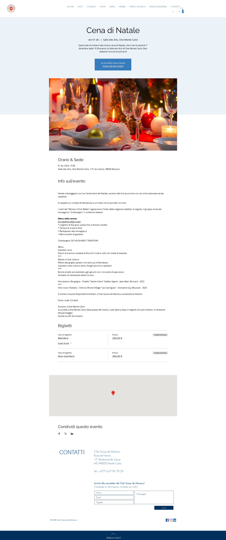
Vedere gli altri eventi (113, 66)
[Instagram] (170, 520)
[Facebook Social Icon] (167, 520)
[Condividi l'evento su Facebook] (59, 434)
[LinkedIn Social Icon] (174, 520)
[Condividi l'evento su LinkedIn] (72, 434)
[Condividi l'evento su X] (65, 434)
